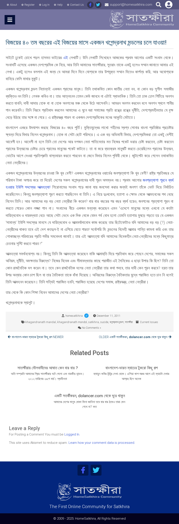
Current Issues (149, 322)
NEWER (38, 337)
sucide (104, 322)
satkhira (93, 322)
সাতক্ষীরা (129, 322)
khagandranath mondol (72, 322)
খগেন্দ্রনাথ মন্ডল (117, 322)
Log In (46, 4)
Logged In (71, 434)
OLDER (133, 337)
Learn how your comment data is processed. (102, 443)
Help (60, 4)
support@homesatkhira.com (131, 5)
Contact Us (77, 4)
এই (65, 57)
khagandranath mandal (40, 322)
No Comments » (91, 327)
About (13, 4)
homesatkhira (77, 315)
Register (29, 4)
